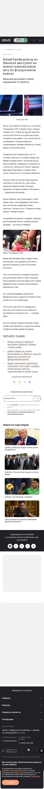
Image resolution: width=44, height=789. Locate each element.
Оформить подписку (22, 690)
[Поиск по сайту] (34, 40)
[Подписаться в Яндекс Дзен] (10, 546)
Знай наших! (7, 54)
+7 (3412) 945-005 (9, 741)
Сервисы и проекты (11, 712)
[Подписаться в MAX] (33, 546)
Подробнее (35, 776)
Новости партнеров (16, 425)
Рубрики (6, 698)
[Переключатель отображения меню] (40, 40)
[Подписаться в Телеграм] (16, 546)
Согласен (10, 782)
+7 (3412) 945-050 (25, 743)
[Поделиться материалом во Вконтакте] (14, 382)
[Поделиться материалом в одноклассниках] (19, 382)
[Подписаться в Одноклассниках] (27, 546)
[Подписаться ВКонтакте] (21, 546)
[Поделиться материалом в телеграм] (24, 382)
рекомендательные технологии (15, 770)
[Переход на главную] (5, 40)
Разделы (6, 705)
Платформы (7, 719)
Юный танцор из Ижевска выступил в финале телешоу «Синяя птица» (22, 344)
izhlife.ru (17, 772)
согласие (14, 405)
